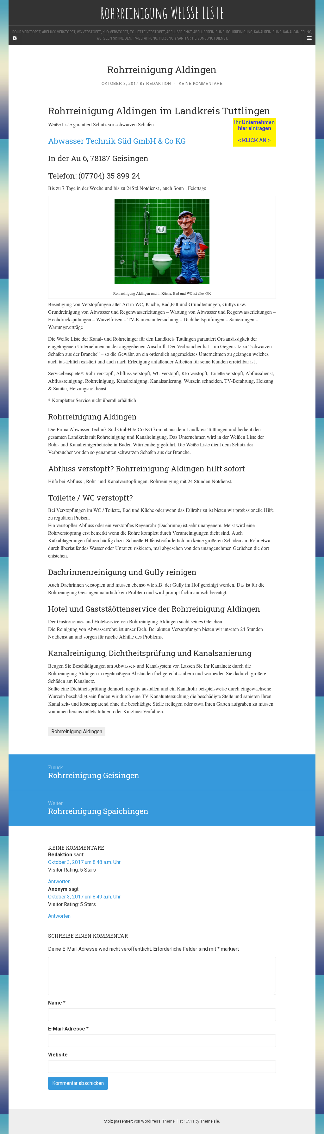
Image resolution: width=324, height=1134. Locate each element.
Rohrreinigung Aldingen (76, 731)
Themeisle (209, 1121)
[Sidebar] (15, 38)
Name (56, 1003)
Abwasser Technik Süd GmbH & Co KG (117, 141)
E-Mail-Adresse (68, 1029)
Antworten (59, 882)
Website (58, 1055)
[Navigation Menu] (309, 38)
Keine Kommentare (201, 83)
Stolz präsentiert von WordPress (132, 1121)
